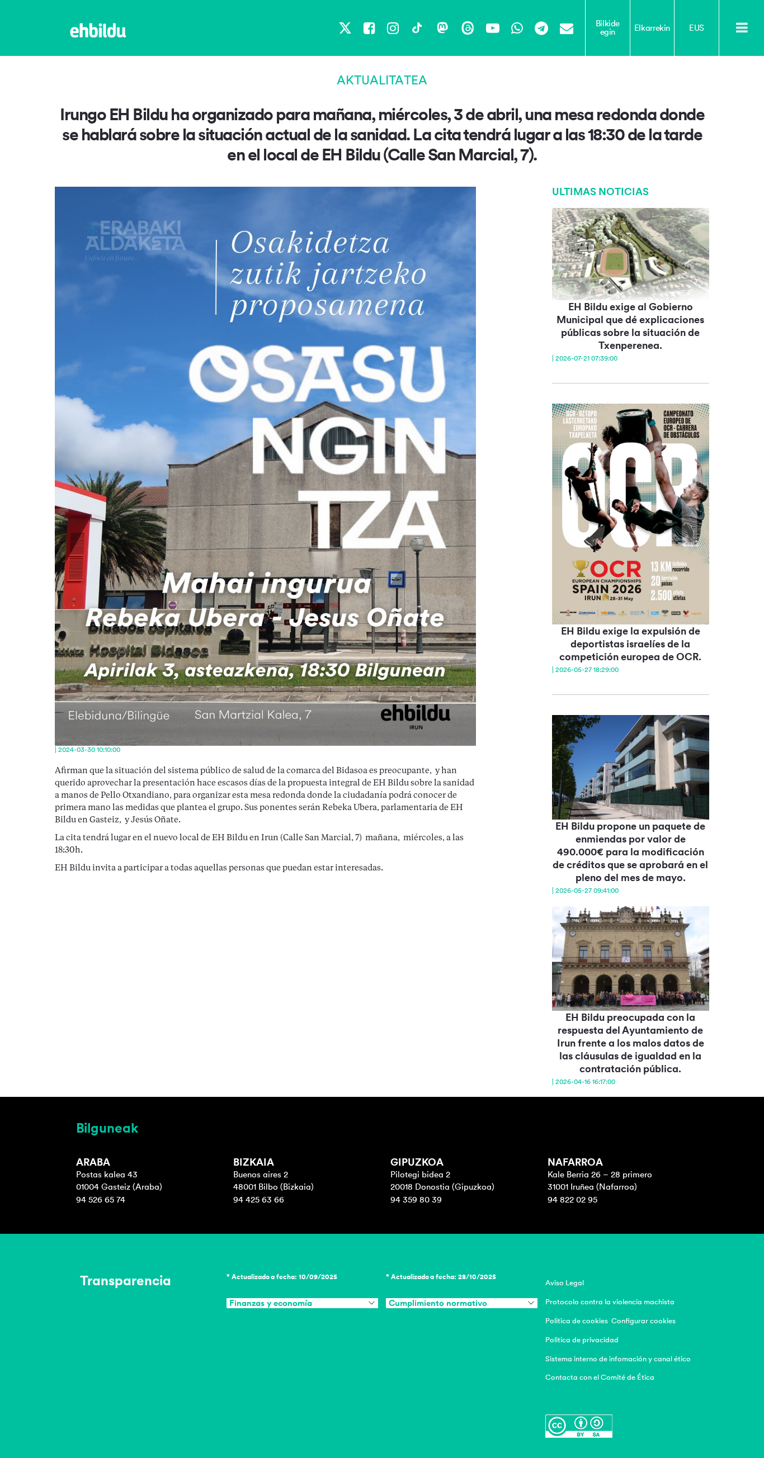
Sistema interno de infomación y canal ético (618, 1359)
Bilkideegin (608, 27)
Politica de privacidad (582, 1340)
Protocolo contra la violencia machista (610, 1302)
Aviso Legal (564, 1283)
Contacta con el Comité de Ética (599, 1377)
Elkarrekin (652, 28)
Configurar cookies (643, 1321)
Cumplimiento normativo (438, 1303)
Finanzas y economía (270, 1303)
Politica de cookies (576, 1321)
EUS (696, 28)
